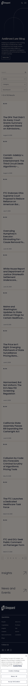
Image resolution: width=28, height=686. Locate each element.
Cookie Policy (17, 666)
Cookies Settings (14, 671)
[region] (14, 670)
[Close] (26, 656)
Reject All (14, 676)
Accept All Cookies (14, 682)
